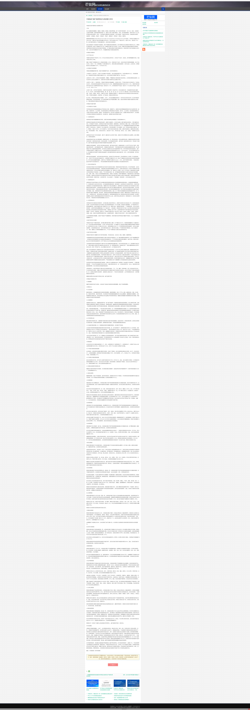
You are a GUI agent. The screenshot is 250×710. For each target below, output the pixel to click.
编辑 (95, 22)
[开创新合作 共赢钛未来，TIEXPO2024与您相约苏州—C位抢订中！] (120, 683)
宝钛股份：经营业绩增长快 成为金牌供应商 (123, 693)
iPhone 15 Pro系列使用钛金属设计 (95, 695)
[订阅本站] (143, 49)
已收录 (118, 22)
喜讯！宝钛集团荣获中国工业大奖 (121, 697)
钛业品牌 (107, 9)
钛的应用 (100, 9)
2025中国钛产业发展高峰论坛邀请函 (150, 30)
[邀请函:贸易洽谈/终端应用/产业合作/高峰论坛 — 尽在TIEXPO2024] (133, 683)
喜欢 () (113, 664)
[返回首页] (86, 15)
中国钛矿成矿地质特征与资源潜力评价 (99, 19)
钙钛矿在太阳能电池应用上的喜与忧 (95, 699)
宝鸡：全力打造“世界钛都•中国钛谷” (131, 674)
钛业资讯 (93, 9)
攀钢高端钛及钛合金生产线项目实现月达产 (96, 697)
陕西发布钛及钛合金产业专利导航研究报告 (122, 695)
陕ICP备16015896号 (122, 706)
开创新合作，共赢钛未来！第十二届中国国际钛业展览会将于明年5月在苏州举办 (153, 44)
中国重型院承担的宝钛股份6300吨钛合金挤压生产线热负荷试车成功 (99, 675)
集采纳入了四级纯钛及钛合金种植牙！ (122, 699)
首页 (87, 9)
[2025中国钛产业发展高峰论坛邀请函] (93, 683)
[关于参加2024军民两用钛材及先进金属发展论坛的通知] (106, 683)
